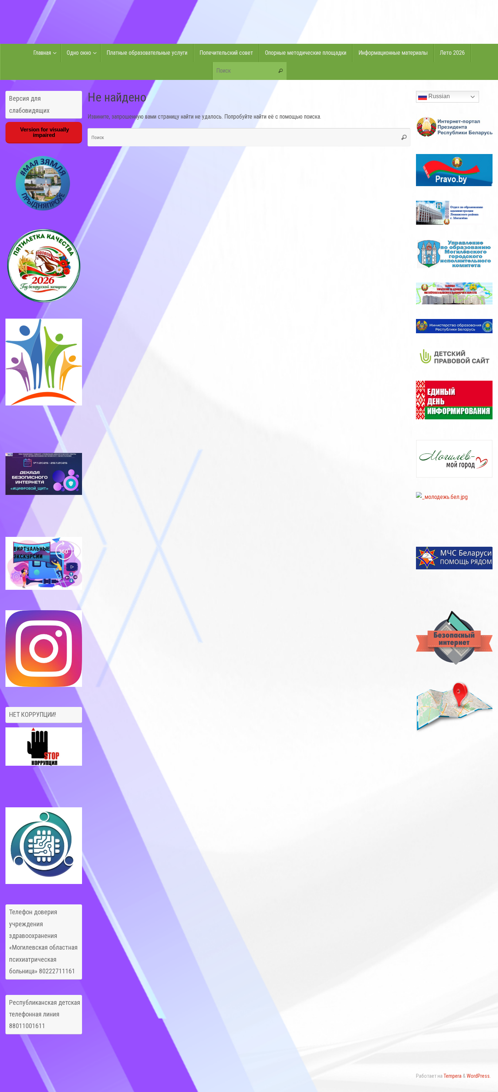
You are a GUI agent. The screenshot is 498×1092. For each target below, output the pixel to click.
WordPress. (479, 1076)
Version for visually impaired (44, 132)
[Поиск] (281, 71)
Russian (438, 96)
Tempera (453, 1076)
